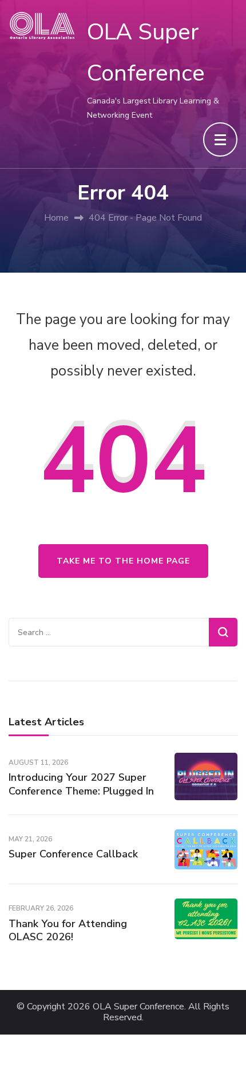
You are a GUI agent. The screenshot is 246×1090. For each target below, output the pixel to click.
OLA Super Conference (138, 1006)
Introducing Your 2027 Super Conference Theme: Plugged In (81, 783)
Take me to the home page (123, 561)
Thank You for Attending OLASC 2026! (68, 930)
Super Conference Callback (73, 854)
